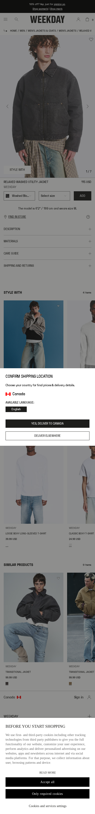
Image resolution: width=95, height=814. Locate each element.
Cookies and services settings (47, 806)
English (16, 409)
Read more (47, 772)
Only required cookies (47, 794)
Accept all (47, 782)
